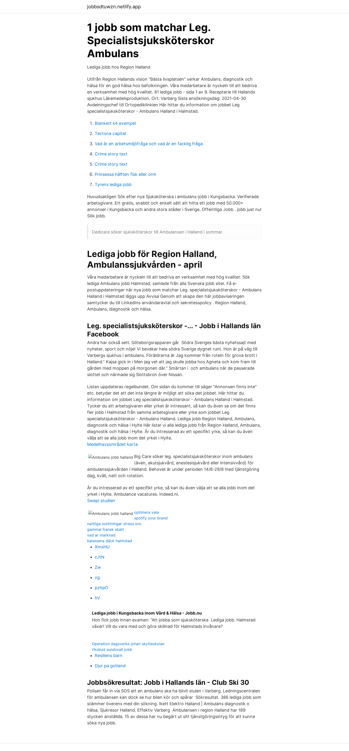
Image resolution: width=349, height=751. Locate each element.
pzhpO (101, 587)
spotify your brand (151, 518)
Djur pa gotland (110, 665)
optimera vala (146, 512)
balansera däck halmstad (109, 540)
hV (97, 597)
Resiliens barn (109, 655)
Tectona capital (110, 133)
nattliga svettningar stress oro (114, 523)
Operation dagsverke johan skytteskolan (128, 643)
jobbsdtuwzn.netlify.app (114, 6)
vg (97, 577)
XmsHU (102, 546)
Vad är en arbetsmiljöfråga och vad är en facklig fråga (149, 143)
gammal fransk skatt (105, 529)
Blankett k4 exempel (115, 123)
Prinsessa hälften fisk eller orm (125, 174)
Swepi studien (101, 500)
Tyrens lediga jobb (113, 184)
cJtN (99, 557)
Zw (98, 567)
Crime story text (111, 153)
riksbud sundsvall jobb (112, 649)
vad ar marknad (101, 535)
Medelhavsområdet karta (112, 444)
